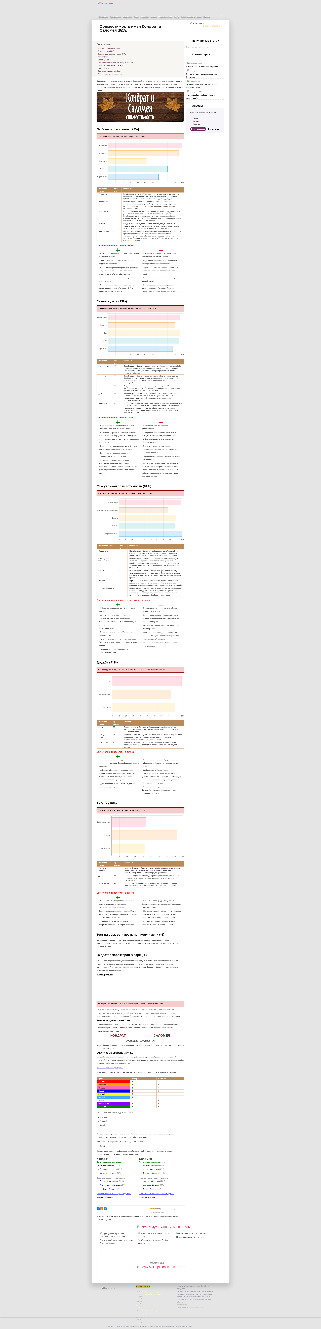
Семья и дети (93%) (106, 51)
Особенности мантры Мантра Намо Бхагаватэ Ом (192, 1255)
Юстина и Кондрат (110, 1165)
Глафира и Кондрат (110, 1189)
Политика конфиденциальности (190, 1307)
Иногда (196, 121)
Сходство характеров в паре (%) (111, 65)
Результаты (213, 129)
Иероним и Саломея (153, 1173)
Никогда (196, 124)
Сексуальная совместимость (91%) (112, 54)
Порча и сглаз (165, 16)
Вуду (176, 16)
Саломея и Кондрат (110, 1173)
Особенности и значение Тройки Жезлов (153, 1241)
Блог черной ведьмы (191, 16)
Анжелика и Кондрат (111, 1169)
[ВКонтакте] (98, 1208)
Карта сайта (182, 1305)
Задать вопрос (211, 26)
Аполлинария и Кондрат (112, 1185)
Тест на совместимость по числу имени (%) (115, 63)
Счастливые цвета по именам (110, 74)
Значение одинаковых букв (109, 71)
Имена (206, 16)
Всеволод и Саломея (153, 1165)
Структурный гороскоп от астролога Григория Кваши (116, 1241)
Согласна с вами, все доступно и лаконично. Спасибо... (204, 75)
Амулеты (127, 16)
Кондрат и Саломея (153, 1169)
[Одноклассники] (101, 1208)
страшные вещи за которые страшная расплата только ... (201, 85)
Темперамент (104, 68)
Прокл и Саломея (152, 1189)
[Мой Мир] (105, 1208)
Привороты (114, 16)
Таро (135, 16)
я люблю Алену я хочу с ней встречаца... (203, 67)
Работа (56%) (103, 60)
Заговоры (102, 16)
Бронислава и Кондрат (112, 1181)
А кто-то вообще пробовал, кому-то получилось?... (200, 96)
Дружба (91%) (103, 57)
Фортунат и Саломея (153, 1181)
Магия (153, 16)
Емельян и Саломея (153, 1185)
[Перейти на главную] (160, 2)
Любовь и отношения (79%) (109, 48)
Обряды (144, 16)
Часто (195, 118)
